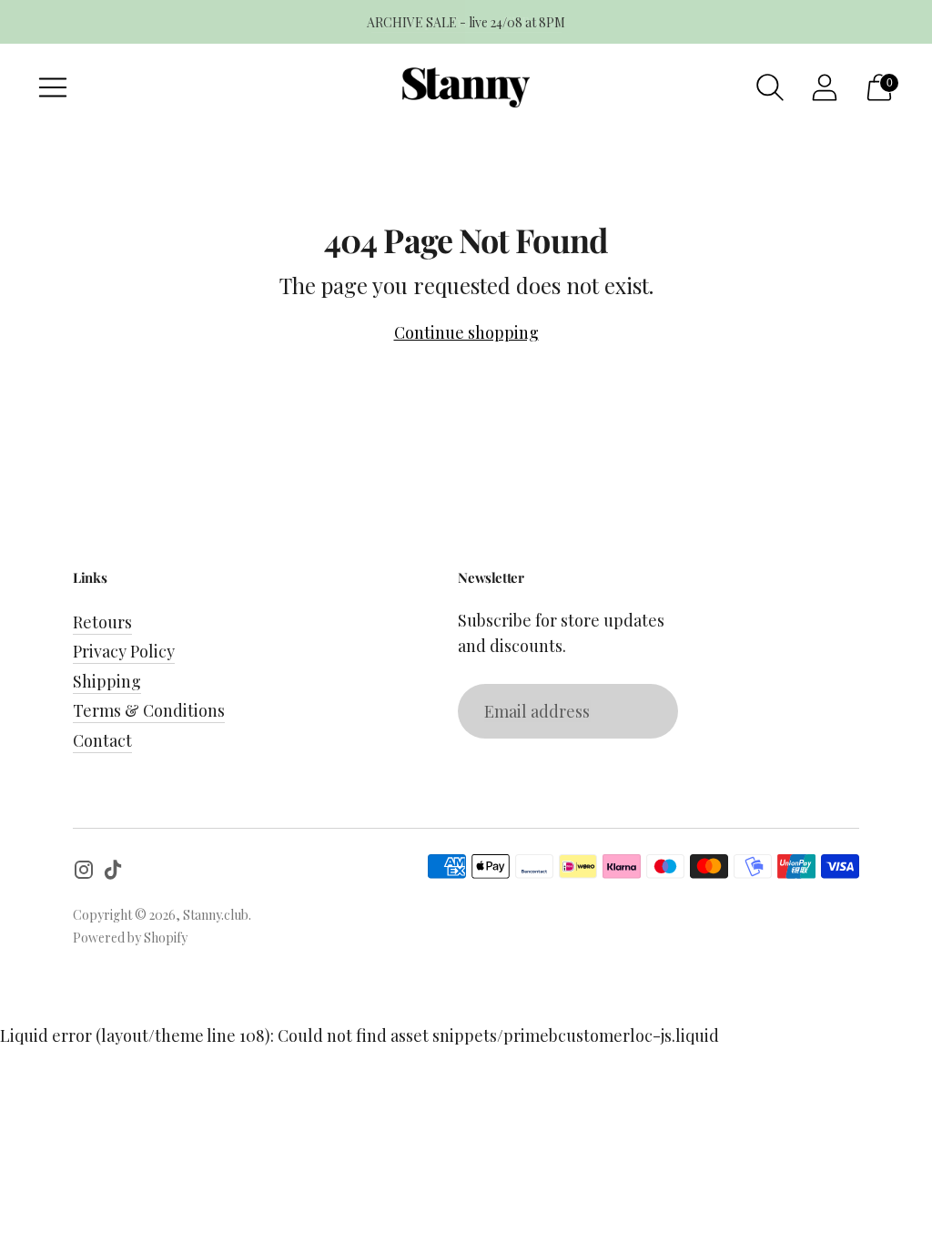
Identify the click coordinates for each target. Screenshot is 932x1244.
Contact (102, 740)
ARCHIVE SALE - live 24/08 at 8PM (466, 22)
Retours (102, 622)
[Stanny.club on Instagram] (84, 873)
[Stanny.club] (466, 87)
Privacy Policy (124, 651)
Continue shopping (466, 332)
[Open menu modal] (52, 87)
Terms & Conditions (149, 710)
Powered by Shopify (130, 937)
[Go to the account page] (824, 87)
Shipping (107, 681)
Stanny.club (215, 914)
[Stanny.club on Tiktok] (113, 873)
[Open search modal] (770, 87)
